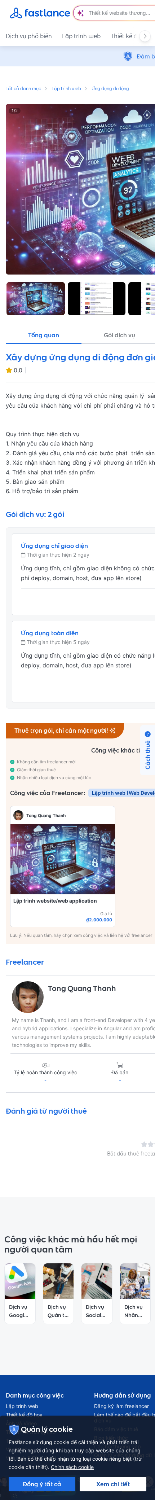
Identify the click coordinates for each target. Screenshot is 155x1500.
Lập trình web (81, 36)
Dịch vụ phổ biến (29, 36)
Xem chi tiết (113, 1484)
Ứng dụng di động (110, 89)
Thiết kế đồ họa (24, 1415)
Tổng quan (43, 335)
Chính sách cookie (72, 1467)
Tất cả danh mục (23, 89)
